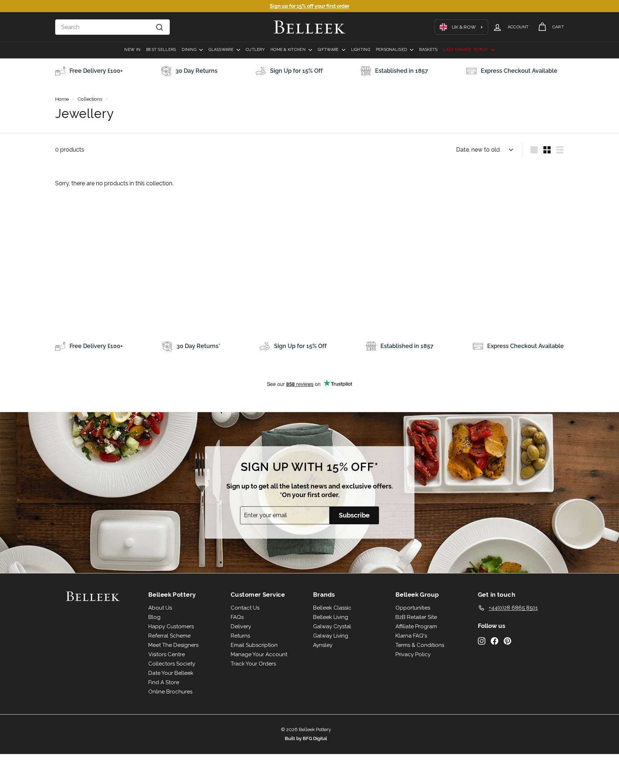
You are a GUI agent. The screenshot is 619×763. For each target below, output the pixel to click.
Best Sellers (161, 49)
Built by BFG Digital (306, 738)
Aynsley (322, 645)
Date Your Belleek (170, 673)
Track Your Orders (253, 664)
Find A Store (163, 682)
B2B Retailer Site (416, 617)
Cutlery (255, 49)
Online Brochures (170, 691)
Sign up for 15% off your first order (309, 6)
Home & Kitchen (288, 49)
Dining (189, 49)
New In (132, 49)
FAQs (237, 617)
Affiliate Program (416, 626)
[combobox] (112, 27)
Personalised (392, 49)
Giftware (329, 49)
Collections (89, 99)
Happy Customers (171, 626)
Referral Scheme (169, 636)
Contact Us (245, 608)
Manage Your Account (259, 654)
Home (62, 99)
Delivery (241, 626)
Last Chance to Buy (466, 49)
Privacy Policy (413, 654)
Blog (154, 617)
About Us (160, 608)
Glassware (221, 49)
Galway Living (330, 636)
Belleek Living (330, 617)
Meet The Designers (173, 645)
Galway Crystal (332, 626)
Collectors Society (171, 664)
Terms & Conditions (419, 645)
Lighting (360, 49)
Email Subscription (254, 645)
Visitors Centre (166, 654)
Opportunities (412, 608)
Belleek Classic (332, 608)
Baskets (428, 49)
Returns (240, 636)
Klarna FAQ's (411, 636)
